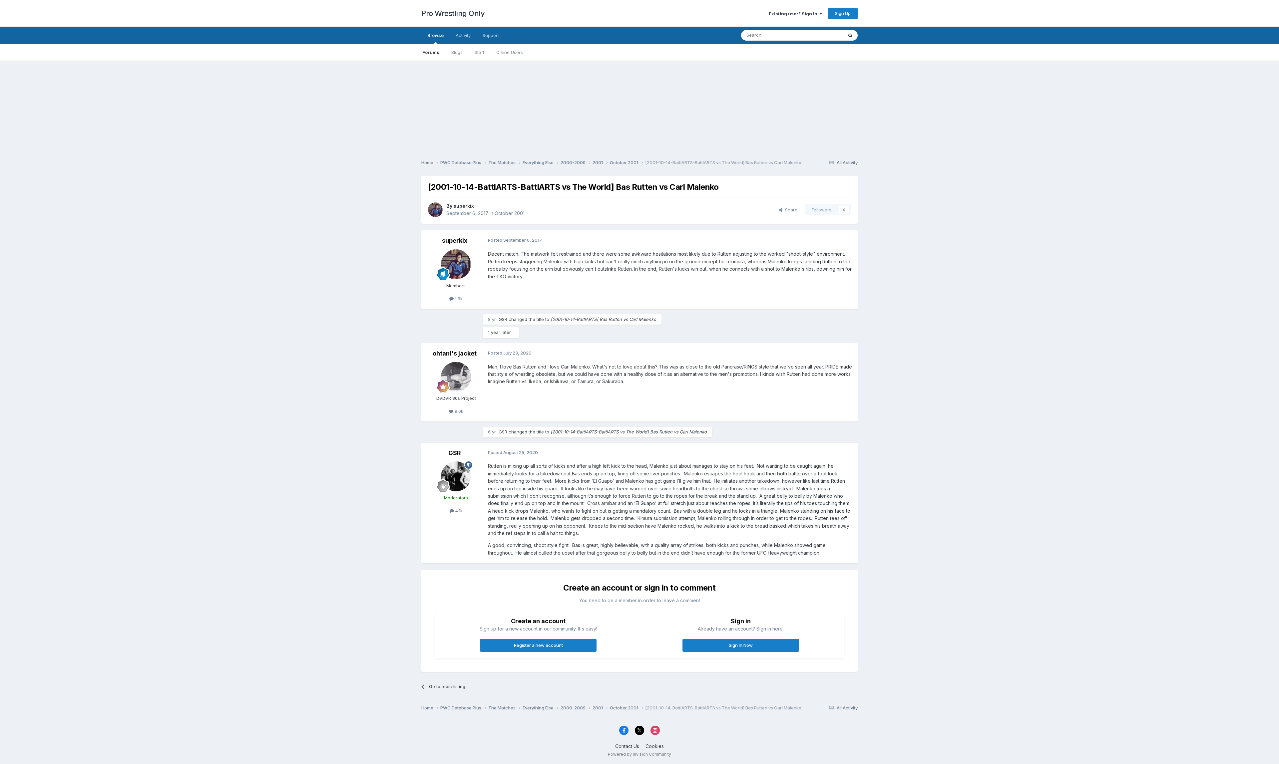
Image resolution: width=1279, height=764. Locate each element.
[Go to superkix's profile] (435, 209)
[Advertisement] (639, 107)
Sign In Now (741, 645)
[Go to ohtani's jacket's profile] (456, 377)
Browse (435, 35)
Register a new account (538, 645)
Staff (479, 52)
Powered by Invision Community (639, 754)
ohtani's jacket (455, 353)
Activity (463, 35)
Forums (430, 52)
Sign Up (843, 13)
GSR (503, 319)
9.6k (458, 411)
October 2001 (510, 213)
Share (789, 209)
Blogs (457, 52)
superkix (463, 206)
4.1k (458, 510)
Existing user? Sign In (794, 13)
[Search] (850, 35)
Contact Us (627, 746)
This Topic (823, 35)
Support (491, 35)
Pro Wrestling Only (453, 13)
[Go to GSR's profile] (456, 476)
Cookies (654, 746)
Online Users (509, 52)
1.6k (458, 298)
